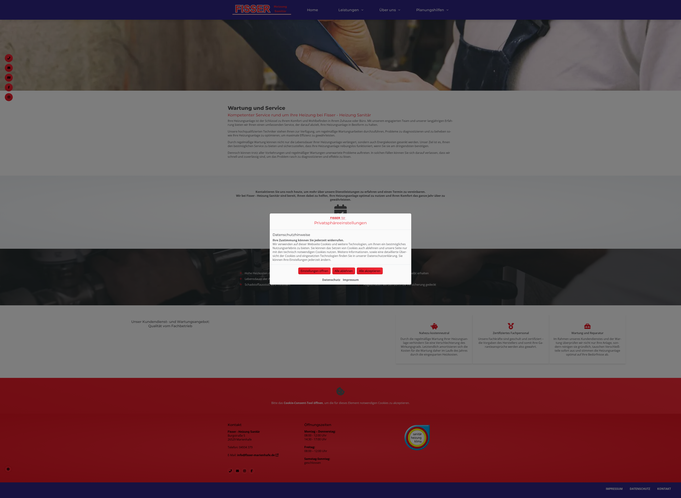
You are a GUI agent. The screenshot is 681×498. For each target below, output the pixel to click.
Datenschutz (331, 280)
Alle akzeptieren (369, 271)
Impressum (351, 280)
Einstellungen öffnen (314, 271)
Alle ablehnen (344, 271)
